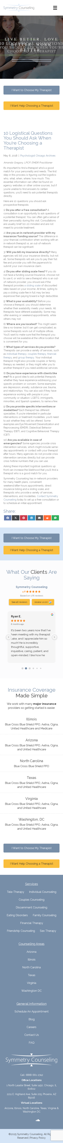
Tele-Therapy (15, 892)
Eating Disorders (17, 915)
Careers (31, 1027)
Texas (31, 975)
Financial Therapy (31, 923)
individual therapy (16, 353)
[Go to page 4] (37, 668)
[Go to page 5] (40, 668)
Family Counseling (44, 915)
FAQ (31, 1042)
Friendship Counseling (21, 930)
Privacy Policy (38, 1137)
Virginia (31, 983)
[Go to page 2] (30, 668)
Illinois (32, 959)
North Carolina (31, 967)
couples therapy (37, 353)
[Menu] (55, 7)
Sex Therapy (48, 930)
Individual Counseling (42, 892)
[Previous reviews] (8, 637)
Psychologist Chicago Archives (37, 155)
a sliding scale (32, 285)
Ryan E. (16, 616)
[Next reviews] (54, 637)
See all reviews (19, 602)
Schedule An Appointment (32, 1011)
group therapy (26, 357)
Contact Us (31, 1035)
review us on (41, 602)
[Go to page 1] (26, 668)
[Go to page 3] (33, 668)
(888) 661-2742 (34, 1075)
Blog (32, 1019)
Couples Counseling (31, 899)
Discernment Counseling (31, 907)
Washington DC (31, 990)
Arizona (31, 951)
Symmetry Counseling (31, 587)
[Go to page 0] (22, 668)
